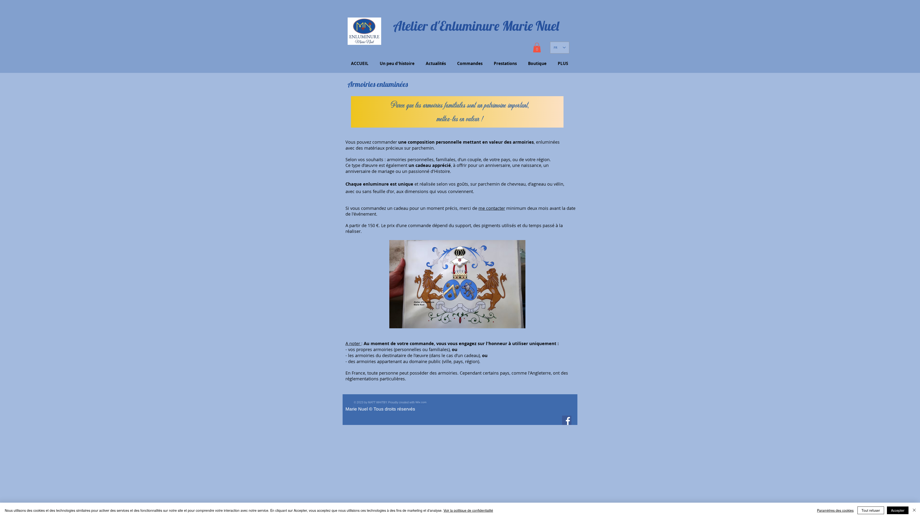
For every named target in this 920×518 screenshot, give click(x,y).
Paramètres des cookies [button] (835, 510)
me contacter (491, 208)
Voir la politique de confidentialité (468, 510)
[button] (537, 48)
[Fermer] (914, 510)
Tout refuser (871, 510)
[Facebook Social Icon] (566, 420)
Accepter (897, 510)
